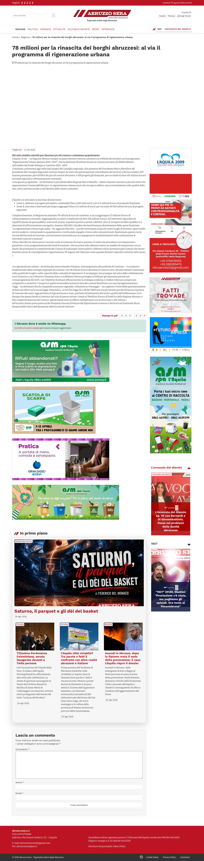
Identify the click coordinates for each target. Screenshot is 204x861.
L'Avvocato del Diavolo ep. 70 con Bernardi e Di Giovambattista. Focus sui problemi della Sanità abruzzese (170, 521)
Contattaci (185, 857)
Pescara (171, 16)
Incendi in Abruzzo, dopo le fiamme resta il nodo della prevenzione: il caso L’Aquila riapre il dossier (122, 658)
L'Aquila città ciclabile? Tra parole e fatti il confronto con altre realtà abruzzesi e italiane (79, 658)
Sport (95, 29)
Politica (33, 29)
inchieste (64, 624)
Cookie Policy (152, 857)
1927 (159, 29)
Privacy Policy (169, 857)
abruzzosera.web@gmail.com (35, 843)
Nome (20, 782)
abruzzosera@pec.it (27, 846)
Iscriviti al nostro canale (26, 328)
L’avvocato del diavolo (178, 29)
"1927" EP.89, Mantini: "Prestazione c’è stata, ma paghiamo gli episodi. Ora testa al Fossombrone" (170, 599)
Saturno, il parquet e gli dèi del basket (56, 611)
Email (19, 793)
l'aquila (162, 16)
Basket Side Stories (23, 541)
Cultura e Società (79, 29)
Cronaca (45, 29)
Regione (20, 29)
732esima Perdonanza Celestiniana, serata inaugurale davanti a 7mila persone (32, 658)
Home (15, 37)
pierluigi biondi (184, 16)
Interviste (108, 29)
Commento (23, 749)
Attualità (59, 29)
